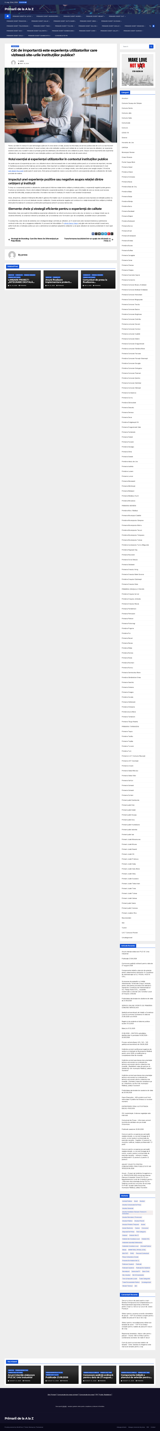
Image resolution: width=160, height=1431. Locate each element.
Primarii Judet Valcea (88, 26)
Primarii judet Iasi (14, 31)
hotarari (124, 1235)
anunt (136, 1201)
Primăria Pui (126, 633)
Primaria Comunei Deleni (131, 339)
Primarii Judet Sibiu (88, 21)
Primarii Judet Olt (117, 16)
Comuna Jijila (126, 113)
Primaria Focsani (128, 442)
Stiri (123, 923)
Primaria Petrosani (128, 614)
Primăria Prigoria (128, 628)
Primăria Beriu (127, 206)
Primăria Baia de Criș (129, 187)
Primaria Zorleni (127, 795)
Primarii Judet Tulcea (64, 26)
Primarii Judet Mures (72, 16)
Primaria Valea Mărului (130, 771)
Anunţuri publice (127, 1221)
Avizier (143, 1224)
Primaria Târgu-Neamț (130, 722)
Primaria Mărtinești (128, 486)
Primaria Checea (128, 265)
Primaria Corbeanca (129, 393)
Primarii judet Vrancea (134, 26)
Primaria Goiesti (127, 457)
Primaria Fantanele (128, 432)
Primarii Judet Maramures (47, 16)
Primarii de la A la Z (19, 9)
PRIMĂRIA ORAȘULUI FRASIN (133, 589)
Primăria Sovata (127, 697)
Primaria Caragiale (128, 255)
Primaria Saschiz (128, 682)
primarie (23, 285)
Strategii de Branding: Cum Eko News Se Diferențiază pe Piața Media (35, 240)
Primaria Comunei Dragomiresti (133, 344)
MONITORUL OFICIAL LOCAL (137, 1250)
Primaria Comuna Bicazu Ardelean (134, 285)
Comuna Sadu (127, 118)
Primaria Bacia (127, 182)
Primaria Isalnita (127, 466)
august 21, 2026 (15, 1380)
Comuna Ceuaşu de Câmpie (132, 103)
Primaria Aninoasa (128, 177)
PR (97, 1395)
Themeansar (39, 1427)
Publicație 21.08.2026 (129, 958)
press (22, 61)
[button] (150, 26)
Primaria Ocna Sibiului (130, 560)
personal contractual (142, 1253)
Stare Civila (145, 1271)
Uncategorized (127, 937)
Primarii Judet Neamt (95, 16)
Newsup (31, 1427)
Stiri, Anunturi (126, 1275)
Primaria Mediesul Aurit (130, 496)
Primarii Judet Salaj (40, 21)
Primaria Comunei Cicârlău (131, 319)
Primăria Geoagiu (128, 447)
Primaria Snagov (128, 692)
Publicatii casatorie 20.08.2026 (133, 1129)
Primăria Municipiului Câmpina (133, 520)
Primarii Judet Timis (42, 26)
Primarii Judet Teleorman (18, 26)
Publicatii (138, 1264)
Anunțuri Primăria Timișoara (130, 1224)
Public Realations (105, 1395)
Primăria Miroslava (128, 501)
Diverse (124, 138)
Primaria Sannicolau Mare (131, 672)
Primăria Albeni (127, 172)
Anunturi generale (127, 1208)
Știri (136, 1286)
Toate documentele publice (130, 1282)
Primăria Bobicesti (128, 221)
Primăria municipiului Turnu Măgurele (135, 545)
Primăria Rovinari (128, 663)
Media (124, 1250)
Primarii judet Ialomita (37, 31)
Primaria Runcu (127, 668)
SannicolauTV (136, 1271)
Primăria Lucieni (127, 471)
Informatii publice (146, 1246)
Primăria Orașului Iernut (130, 594)
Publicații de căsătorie (143, 1268)
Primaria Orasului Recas (130, 604)
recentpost (125, 1271)
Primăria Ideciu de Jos (130, 461)
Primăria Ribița (127, 648)
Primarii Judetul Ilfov (22, 16)
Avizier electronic (127, 1228)
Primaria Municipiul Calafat (131, 515)
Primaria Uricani (127, 766)
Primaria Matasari (128, 491)
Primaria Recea (127, 643)
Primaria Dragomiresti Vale (131, 427)
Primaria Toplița (127, 741)
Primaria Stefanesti (128, 702)
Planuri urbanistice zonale (130, 1257)
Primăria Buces (127, 245)
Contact (153, 1427)
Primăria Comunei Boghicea (132, 314)
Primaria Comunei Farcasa (131, 353)
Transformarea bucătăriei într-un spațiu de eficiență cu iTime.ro (87, 240)
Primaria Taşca (127, 731)
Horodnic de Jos (128, 142)
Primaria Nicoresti (128, 555)
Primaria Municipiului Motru (132, 525)
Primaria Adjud (127, 167)
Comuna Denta (127, 108)
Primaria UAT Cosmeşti (130, 761)
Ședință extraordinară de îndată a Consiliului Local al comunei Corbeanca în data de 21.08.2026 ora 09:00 (137, 1014)
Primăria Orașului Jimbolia (131, 599)
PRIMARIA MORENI (129, 506)
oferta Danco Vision (71, 223)
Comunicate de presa (86, 1395)
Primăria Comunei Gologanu (132, 368)
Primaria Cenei (127, 260)
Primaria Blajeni (127, 216)
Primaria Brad (127, 231)
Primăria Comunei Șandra (131, 378)
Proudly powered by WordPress (14, 1427)
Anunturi (11, 275)
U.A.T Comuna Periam (130, 933)
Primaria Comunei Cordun (131, 329)
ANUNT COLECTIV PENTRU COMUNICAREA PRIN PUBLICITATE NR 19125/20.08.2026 (136, 1166)
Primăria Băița (127, 192)
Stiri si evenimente (138, 1275)
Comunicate (15, 46)
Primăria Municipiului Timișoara (133, 535)
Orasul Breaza (127, 157)
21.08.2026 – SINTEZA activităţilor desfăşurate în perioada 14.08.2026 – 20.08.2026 (135, 1035)
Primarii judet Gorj (87, 31)
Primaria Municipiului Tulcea (132, 540)
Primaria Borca (127, 226)
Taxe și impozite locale (129, 1278)
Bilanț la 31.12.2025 (128, 1028)
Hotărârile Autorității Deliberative (132, 1242)
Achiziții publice (127, 1201)
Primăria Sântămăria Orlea (131, 677)
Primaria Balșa (127, 196)
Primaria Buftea (127, 250)
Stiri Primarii (52, 1395)
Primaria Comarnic (128, 280)
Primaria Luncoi (127, 476)
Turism (124, 928)
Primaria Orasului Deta (130, 584)
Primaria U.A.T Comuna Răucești (133, 756)
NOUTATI (125, 1253)
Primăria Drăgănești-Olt (130, 422)
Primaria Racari (127, 638)
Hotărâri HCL (145, 1239)
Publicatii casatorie (128, 1268)
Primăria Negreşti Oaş (129, 550)
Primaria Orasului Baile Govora (133, 574)
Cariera (137, 1228)
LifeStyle (125, 147)
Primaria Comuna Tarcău (131, 304)
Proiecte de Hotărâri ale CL (130, 1260)
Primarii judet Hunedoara (63, 31)
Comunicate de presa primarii (67, 1395)
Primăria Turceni (128, 746)
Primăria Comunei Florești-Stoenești (135, 358)
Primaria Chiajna (127, 270)
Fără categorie (141, 1231)
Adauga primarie (121, 1427)
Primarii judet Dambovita (39, 35)
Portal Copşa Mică (128, 162)
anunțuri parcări (139, 1221)
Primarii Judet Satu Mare (64, 21)
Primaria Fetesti (127, 437)
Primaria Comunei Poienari (131, 373)
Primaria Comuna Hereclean (132, 295)
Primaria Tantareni (128, 717)
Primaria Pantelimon (129, 609)
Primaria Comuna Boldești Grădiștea (135, 290)
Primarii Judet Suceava (111, 21)
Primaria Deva (127, 417)
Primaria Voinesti (128, 785)
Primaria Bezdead (128, 211)
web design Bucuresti (15, 171)
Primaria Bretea (127, 241)
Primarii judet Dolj (15, 35)
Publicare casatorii (128, 1264)
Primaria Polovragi (128, 623)
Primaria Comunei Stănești (131, 388)
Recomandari (126, 918)
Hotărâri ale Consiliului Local (131, 1239)
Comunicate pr (61, 35)
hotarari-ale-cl (134, 1235)
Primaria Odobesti (128, 564)
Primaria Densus (128, 412)
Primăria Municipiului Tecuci (132, 530)
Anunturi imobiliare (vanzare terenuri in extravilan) (134, 1212)
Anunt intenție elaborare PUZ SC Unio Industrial (21, 1376)
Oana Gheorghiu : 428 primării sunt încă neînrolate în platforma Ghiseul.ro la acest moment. (137, 1099)
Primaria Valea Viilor (129, 776)
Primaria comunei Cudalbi (131, 334)
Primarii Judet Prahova (17, 21)
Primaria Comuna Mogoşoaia (132, 299)
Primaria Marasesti (128, 481)
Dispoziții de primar (128, 1231)
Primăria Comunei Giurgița (131, 363)
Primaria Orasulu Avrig (130, 569)
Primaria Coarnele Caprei (131, 275)
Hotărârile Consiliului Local (130, 1246)
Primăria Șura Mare (129, 712)
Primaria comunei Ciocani (131, 324)
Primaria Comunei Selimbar (131, 383)
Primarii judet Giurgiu (133, 31)
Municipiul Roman (128, 152)
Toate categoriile (144, 1278)
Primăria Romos (127, 653)
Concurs (125, 128)
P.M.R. (132, 1253)
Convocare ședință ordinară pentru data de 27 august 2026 (98, 1377)
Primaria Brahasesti (129, 236)
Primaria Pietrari (127, 618)
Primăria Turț (126, 751)
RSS (148, 1427)
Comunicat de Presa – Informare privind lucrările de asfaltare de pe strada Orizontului (136, 1122)
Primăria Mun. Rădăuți (130, 511)
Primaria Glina (127, 452)
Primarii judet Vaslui (111, 26)
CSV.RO (64, 1406)
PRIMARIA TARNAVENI (29, 275)
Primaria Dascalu (128, 407)
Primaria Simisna (128, 687)
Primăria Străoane (128, 707)
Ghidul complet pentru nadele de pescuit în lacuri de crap (137, 1327)
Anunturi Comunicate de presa (131, 1205)
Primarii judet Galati (110, 31)
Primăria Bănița (127, 201)
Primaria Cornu (127, 398)
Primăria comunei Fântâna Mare (133, 349)
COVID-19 (125, 133)
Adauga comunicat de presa (136, 1427)
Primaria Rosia (127, 658)
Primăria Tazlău (127, 736)
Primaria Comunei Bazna (131, 309)
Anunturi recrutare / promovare (132, 1217)
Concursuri (145, 1228)
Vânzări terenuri (127, 1286)
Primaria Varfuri (127, 780)
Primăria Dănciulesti (129, 403)
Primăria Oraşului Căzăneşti (132, 579)
